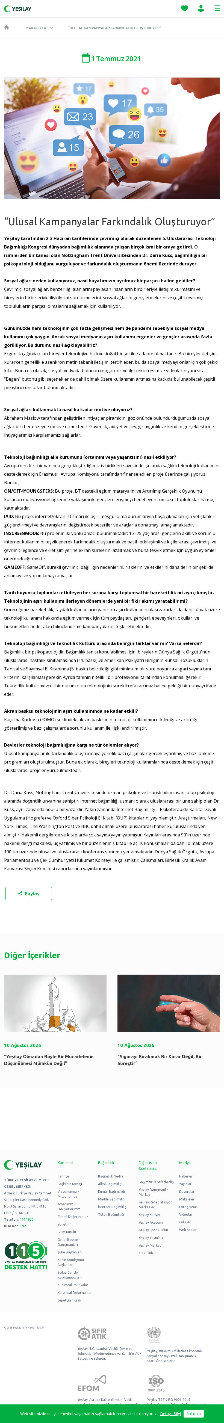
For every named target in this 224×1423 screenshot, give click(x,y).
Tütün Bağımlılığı (111, 1214)
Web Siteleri (188, 1230)
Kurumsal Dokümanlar (75, 1292)
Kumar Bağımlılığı (111, 1191)
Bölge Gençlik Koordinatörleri (70, 1275)
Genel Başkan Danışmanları (68, 1242)
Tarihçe (63, 1176)
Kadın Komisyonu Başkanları (71, 1262)
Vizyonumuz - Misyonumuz (68, 1194)
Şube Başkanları (70, 1252)
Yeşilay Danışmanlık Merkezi (153, 1192)
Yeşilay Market (150, 1245)
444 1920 (26, 1219)
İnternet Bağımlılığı (112, 1207)
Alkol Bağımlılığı (110, 1184)
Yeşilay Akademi (151, 1222)
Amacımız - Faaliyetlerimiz (69, 1206)
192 (23, 1226)
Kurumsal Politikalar (73, 1285)
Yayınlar (185, 1184)
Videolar (185, 1214)
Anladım (194, 1413)
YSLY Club (146, 1253)
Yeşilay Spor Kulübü (153, 1230)
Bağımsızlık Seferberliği (157, 1182)
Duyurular (186, 1191)
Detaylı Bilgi (170, 1413)
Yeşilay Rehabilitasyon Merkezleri (155, 1204)
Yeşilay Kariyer (150, 1215)
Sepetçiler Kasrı (69, 1300)
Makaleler (35, 28)
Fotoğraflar (188, 1207)
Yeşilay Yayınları (151, 1237)
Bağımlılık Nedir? (110, 1176)
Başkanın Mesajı (70, 1184)
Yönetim (64, 1224)
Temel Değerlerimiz (73, 1216)
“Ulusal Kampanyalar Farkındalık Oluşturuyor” (114, 28)
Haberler (186, 1176)
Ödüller (185, 1222)
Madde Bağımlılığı (111, 1199)
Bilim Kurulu (67, 1232)
